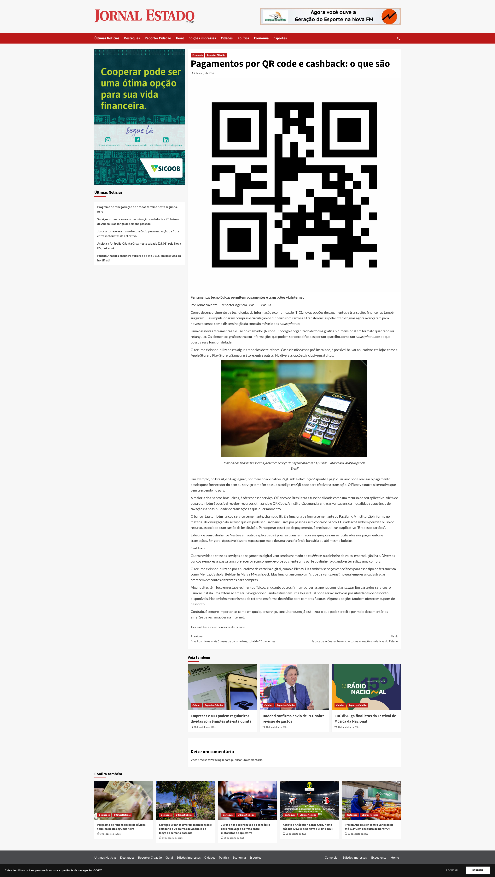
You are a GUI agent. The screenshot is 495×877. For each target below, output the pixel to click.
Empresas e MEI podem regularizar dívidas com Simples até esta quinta (221, 718)
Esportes (280, 38)
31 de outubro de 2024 (205, 727)
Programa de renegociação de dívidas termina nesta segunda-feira (137, 209)
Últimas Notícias (106, 38)
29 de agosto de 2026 (296, 834)
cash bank (203, 627)
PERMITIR (478, 870)
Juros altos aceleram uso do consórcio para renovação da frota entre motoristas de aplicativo (138, 234)
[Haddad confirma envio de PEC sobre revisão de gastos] (294, 687)
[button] (398, 38)
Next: (355, 638)
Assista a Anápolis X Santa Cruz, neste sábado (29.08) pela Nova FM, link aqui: (139, 246)
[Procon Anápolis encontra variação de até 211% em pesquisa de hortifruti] (371, 800)
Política (243, 38)
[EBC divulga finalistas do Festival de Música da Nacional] (366, 687)
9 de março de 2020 (204, 73)
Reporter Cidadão (158, 38)
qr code (240, 627)
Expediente (378, 857)
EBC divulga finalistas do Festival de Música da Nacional (365, 718)
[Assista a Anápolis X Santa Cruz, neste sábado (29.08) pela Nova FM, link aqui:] (309, 800)
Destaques (132, 38)
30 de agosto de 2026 (110, 834)
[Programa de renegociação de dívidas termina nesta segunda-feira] (123, 800)
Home (395, 857)
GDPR (97, 870)
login (220, 759)
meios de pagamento (222, 627)
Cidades (227, 38)
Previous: (233, 638)
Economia (261, 38)
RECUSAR (452, 870)
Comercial (331, 857)
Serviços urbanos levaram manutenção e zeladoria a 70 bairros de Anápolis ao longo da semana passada (138, 221)
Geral (180, 38)
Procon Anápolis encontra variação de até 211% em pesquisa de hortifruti (139, 258)
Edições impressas (202, 38)
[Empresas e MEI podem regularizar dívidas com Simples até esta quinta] (222, 687)
